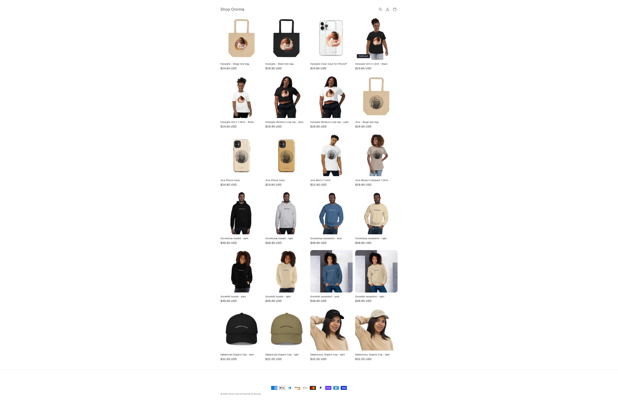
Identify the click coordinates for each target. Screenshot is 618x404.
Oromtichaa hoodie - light (279, 238)
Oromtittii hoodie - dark (233, 296)
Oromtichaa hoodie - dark (234, 238)
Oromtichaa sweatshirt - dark (326, 238)
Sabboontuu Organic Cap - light (372, 354)
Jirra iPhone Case (230, 180)
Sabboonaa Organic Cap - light (282, 354)
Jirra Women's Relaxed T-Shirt (371, 180)
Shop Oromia (235, 394)
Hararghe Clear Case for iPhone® (328, 64)
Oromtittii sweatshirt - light (369, 296)
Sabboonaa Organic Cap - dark (237, 354)
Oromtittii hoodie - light (278, 296)
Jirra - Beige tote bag (367, 122)
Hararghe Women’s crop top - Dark (284, 122)
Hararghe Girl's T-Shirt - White (237, 122)
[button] (380, 9)
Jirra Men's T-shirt (320, 180)
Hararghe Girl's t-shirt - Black (371, 64)
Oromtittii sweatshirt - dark (324, 296)
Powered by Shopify (251, 394)
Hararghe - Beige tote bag (234, 64)
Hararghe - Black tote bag (279, 64)
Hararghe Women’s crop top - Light (329, 122)
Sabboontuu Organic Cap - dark (327, 354)
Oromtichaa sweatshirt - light (371, 238)
